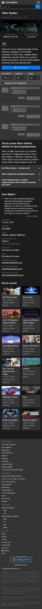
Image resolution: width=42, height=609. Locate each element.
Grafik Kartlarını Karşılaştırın (10, 516)
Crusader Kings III (7, 464)
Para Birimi (6, 73)
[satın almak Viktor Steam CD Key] (21, 94)
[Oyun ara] (37, 6)
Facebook (6, 551)
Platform (18, 73)
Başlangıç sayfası (9, 2)
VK (4, 553)
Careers (4, 537)
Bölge (31, 73)
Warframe (5, 458)
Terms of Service (14, 604)
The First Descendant (8, 493)
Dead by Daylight (7, 467)
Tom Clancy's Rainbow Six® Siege (12, 470)
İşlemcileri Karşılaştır (8, 508)
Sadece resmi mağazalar (15, 82)
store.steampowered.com (12, 275)
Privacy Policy (6, 545)
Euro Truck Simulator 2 (9, 444)
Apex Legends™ (7, 447)
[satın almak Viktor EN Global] (21, 113)
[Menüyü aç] (38, 2)
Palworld (4, 456)
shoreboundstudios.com (12, 262)
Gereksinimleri (6, 473)
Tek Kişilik (6, 228)
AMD (5, 510)
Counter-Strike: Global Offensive (12, 476)
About (3, 534)
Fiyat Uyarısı (21, 68)
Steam (35, 216)
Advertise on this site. (21, 565)
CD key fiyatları (18, 17)
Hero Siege (5, 461)
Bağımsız (21, 234)
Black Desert (5, 450)
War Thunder (6, 498)
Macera (13, 234)
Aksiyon (5, 234)
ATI (4, 522)
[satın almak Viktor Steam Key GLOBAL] (21, 131)
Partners (4, 539)
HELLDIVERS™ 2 (7, 453)
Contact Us (5, 548)
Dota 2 (4, 496)
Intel (4, 513)
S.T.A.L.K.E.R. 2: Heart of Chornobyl (13, 479)
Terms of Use (6, 542)
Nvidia (5, 527)
